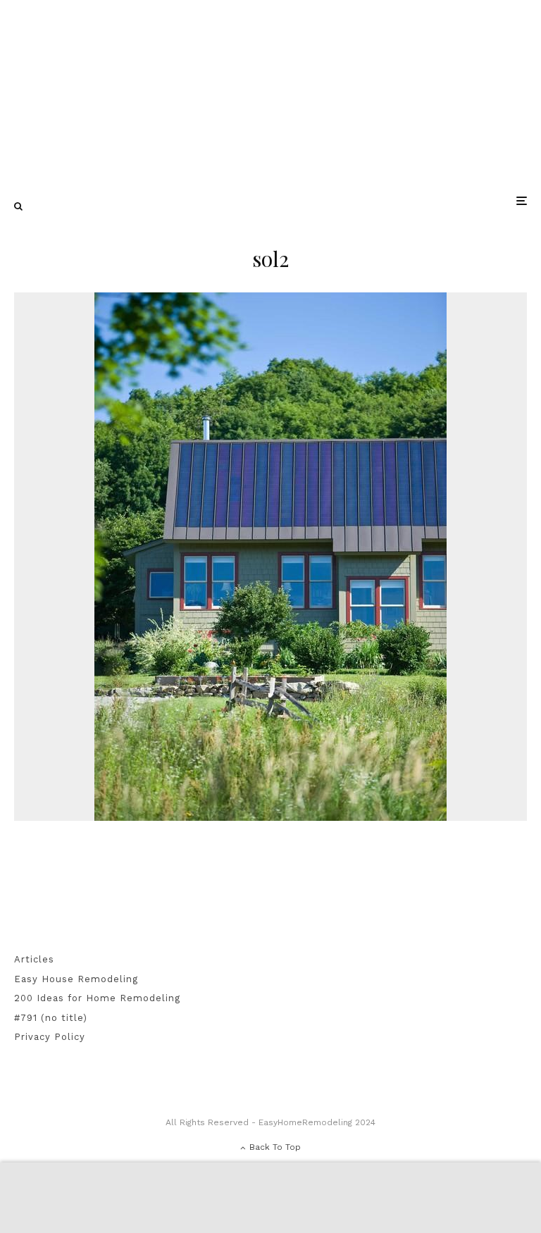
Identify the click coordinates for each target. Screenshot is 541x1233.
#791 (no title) (50, 1017)
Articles (34, 959)
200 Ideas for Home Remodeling (97, 998)
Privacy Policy (49, 1036)
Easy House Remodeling (76, 979)
